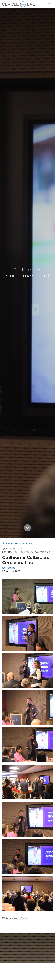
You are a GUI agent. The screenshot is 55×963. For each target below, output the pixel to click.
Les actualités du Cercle (18, 543)
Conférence (11, 918)
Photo (24, 918)
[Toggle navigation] (50, 4)
